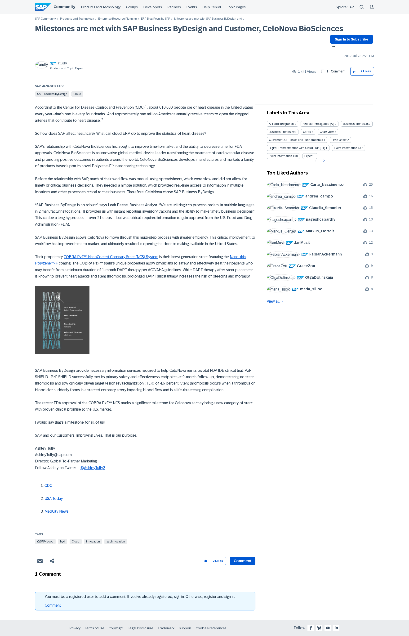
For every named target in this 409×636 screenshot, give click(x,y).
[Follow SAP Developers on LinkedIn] (336, 628)
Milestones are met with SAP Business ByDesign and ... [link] (209, 18)
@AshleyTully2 (92, 468)
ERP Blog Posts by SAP (155, 18)
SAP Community (45, 18)
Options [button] (332, 47)
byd (62, 541)
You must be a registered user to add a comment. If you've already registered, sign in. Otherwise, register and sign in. (140, 597)
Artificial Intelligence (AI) (318, 123)
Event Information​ (280, 156)
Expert (308, 156)
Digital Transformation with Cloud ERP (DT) (297, 148)
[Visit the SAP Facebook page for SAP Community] (311, 628)
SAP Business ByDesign (52, 94)
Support (185, 628)
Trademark (166, 628)
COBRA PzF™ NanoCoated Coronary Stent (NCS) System (111, 257)
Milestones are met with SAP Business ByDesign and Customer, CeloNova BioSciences (189, 28)
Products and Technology (100, 7)
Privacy (75, 628)
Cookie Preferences (211, 628)
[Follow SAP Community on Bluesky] (319, 628)
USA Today (53, 499)
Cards (307, 132)
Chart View (327, 132)
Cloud (77, 94)
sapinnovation (116, 541)
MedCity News (56, 511)
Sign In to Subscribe (351, 39)
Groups (132, 7)
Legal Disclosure (140, 628)
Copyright (116, 628)
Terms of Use (94, 628)
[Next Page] (323, 161)
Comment (53, 605)
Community (64, 7)
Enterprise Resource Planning (117, 18)
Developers (152, 7)
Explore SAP (344, 7)
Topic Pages (236, 7)
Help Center (212, 7)
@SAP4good (45, 541)
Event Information (345, 148)
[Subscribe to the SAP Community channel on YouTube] (328, 628)
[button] (354, 71)
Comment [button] (243, 561)
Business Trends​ (280, 132)
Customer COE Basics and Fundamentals (296, 140)
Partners (174, 7)
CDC (48, 486)
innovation (93, 541)
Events (192, 7)
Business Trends (354, 123)
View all (273, 301)
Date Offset (339, 140)
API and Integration (281, 123)
